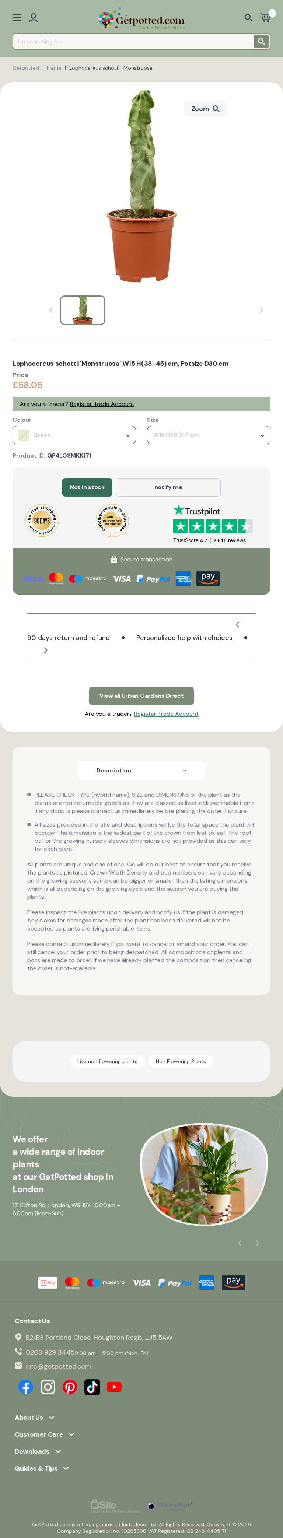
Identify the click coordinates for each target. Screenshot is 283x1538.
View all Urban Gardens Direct (141, 696)
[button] (237, 624)
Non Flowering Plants (181, 1061)
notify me (168, 487)
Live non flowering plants (107, 1061)
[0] (265, 18)
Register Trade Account (102, 404)
